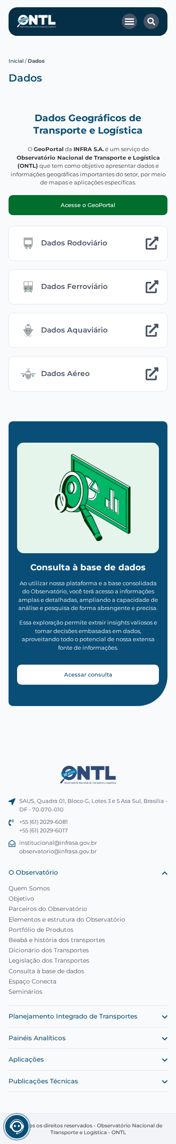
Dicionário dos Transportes (49, 950)
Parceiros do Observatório (48, 909)
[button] (129, 21)
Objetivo (21, 898)
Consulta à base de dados (46, 971)
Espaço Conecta (32, 981)
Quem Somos (29, 888)
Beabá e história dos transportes (57, 940)
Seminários (25, 991)
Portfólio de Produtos (41, 930)
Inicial (16, 61)
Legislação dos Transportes (49, 960)
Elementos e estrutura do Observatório (67, 919)
